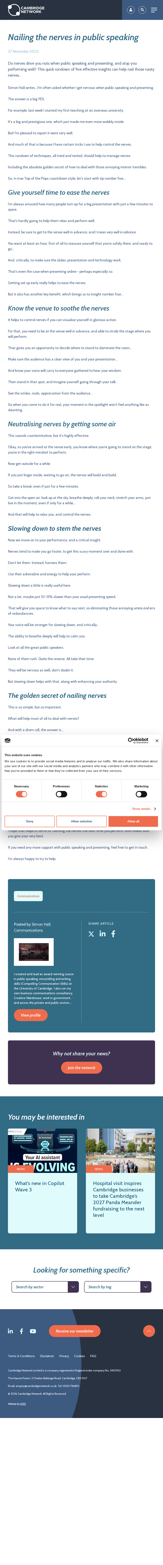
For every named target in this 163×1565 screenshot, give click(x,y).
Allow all (133, 821)
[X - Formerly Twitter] (92, 933)
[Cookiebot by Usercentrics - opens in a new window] (131, 741)
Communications (28, 896)
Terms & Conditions (21, 1356)
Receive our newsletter (75, 1331)
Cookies (79, 1356)
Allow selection (81, 821)
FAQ (93, 1356)
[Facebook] (113, 933)
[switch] (61, 794)
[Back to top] (149, 1331)
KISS (23, 1404)
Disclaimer (47, 1356)
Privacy (64, 1356)
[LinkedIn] (103, 933)
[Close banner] (157, 740)
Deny (29, 821)
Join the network (81, 1067)
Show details (141, 808)
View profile (31, 1015)
